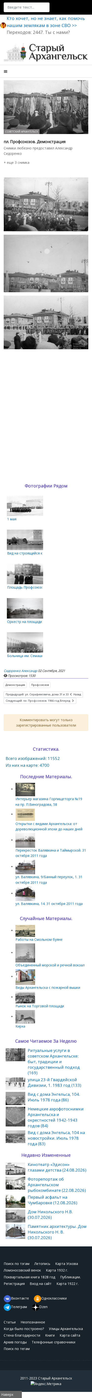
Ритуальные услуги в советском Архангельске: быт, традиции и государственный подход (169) (54, 1062)
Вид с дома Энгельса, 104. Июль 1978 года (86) (54, 1097)
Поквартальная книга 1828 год (29, 1277)
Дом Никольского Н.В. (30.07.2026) (50, 1214)
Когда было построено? (24, 1328)
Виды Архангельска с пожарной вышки (47, 987)
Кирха (20, 1026)
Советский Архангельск (21, 131)
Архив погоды (15, 1342)
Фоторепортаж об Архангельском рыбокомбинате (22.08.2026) (57, 1184)
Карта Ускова (66, 1263)
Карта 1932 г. (57, 1270)
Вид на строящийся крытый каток (35, 553)
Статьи (10, 1322)
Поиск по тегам (17, 1348)
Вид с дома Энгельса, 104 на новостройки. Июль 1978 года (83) (56, 1138)
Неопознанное (33, 1322)
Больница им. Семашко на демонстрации (41, 655)
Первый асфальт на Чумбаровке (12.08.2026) (52, 1199)
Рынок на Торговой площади (39, 1006)
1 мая (11, 519)
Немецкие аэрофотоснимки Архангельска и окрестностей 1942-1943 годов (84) (56, 1117)
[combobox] (27, 7)
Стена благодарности (22, 1335)
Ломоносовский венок (22, 1270)
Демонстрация (15, 685)
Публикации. (70, 1277)
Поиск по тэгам (16, 1263)
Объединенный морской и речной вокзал (50, 965)
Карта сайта (70, 1335)
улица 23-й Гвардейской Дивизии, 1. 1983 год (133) (54, 1082)
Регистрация (14, 1283)
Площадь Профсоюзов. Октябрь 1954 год (42, 587)
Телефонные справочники (53, 1342)
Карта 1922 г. (67, 1283)
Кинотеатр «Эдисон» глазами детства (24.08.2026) (57, 1167)
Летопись (42, 1263)
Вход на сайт (41, 1283)
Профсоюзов (40, 685)
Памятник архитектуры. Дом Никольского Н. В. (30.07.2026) (57, 1231)
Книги (50, 1335)
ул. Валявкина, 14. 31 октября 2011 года (49, 903)
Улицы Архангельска (66, 1328)
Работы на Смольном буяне (39, 939)
